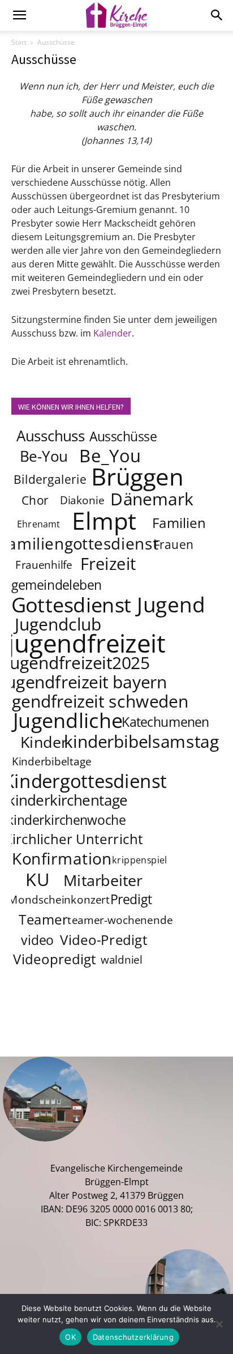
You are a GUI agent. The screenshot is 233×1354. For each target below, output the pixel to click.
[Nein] (219, 1324)
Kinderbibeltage (52, 762)
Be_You (110, 455)
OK (70, 1337)
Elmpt (104, 520)
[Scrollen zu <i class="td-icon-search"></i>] (217, 15)
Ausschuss (50, 436)
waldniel (122, 960)
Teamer (43, 919)
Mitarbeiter (103, 880)
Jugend (171, 604)
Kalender (112, 333)
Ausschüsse (123, 436)
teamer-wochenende (119, 920)
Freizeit (108, 563)
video (37, 939)
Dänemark (151, 498)
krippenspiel (139, 860)
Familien (179, 523)
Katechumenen (165, 721)
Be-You (43, 456)
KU (37, 879)
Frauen (174, 544)
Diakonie (83, 500)
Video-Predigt (104, 940)
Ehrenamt (39, 524)
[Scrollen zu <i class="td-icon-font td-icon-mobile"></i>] (19, 15)
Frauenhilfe (43, 565)
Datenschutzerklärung (133, 1337)
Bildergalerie (50, 479)
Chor (35, 500)
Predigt (131, 899)
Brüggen (138, 476)
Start (19, 42)
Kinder (43, 741)
